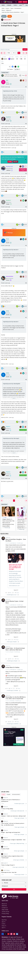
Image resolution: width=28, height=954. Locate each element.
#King (24, 677)
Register (25, 1)
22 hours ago (16, 860)
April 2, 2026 (9, 717)
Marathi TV (5, 863)
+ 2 (25, 117)
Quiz (20, 5)
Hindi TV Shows (6, 870)
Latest (3, 794)
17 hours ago (16, 834)
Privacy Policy (5, 913)
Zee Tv (3, 922)
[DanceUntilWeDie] (9, 59)
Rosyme (15, 641)
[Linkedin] (17, 934)
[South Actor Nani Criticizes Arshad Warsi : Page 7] (26, 53)
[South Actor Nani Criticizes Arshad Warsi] (2, 53)
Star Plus (4, 920)
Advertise (4, 905)
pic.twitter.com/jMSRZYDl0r (13, 631)
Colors (3, 924)
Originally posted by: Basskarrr (10, 249)
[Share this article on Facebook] (13, 67)
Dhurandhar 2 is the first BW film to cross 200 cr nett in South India (16, 697)
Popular (8, 794)
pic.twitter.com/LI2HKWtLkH (16, 713)
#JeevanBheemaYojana (12, 625)
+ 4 (25, 166)
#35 (26, 245)
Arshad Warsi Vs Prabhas (12, 667)
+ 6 (25, 276)
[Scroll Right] (26, 75)
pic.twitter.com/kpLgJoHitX (13, 679)
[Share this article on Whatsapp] (18, 67)
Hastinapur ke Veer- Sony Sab (8, 872)
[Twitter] (6, 934)
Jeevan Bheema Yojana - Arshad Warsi (14, 602)
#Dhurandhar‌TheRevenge (13, 707)
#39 (26, 433)
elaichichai (16, 723)
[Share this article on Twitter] (15, 67)
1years (12, 59)
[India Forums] (8, 2)
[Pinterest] (14, 934)
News (3, 5)
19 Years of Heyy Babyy (7, 808)
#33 (26, 173)
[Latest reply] (18, 594)
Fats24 (22, 874)
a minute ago (13, 810)
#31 (26, 86)
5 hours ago (16, 818)
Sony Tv (4, 925)
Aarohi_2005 (21, 867)
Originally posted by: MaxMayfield (11, 383)
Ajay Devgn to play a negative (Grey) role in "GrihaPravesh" (12, 856)
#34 (26, 206)
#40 (26, 478)
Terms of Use (5, 911)
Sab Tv (3, 927)
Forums (9, 5)
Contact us (5, 907)
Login (20, 1)
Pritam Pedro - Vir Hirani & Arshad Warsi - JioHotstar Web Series (15, 649)
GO (19, 52)
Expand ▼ (16, 590)
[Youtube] (8, 934)
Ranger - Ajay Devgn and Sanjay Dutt (10, 832)
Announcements (16, 794)
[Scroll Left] (2, 75)
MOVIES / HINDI (20, 517)
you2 (23, 803)
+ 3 (25, 80)
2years (5, 59)
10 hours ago (17, 874)
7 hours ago (16, 827)
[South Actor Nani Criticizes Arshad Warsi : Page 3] (4, 53)
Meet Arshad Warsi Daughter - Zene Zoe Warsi (16, 540)
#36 (26, 283)
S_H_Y (15, 594)
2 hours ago (9, 641)
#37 (26, 317)
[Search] (16, 1)
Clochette (16, 690)
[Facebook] (3, 934)
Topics (15, 5)
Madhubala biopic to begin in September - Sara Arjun (13, 840)
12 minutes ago (17, 803)
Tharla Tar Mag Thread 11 (8, 865)
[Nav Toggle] (1, 1)
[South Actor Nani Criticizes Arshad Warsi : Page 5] (23, 53)
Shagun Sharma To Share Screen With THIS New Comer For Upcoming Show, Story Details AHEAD (8, 522)
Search (25, 49)
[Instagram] (11, 934)
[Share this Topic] (10, 67)
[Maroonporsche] (2, 59)
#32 (26, 123)
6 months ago (10, 690)
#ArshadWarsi (21, 617)
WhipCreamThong (20, 843)
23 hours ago (16, 851)
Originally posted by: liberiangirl (11, 438)
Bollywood (6, 19)
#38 (26, 379)
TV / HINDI (4, 517)
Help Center (5, 909)
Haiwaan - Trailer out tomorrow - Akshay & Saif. (13, 816)
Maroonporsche (21, 810)
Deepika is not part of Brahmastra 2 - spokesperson (11, 800)
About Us (4, 903)
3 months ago (10, 660)
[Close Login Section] (25, 159)
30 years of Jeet (5, 848)
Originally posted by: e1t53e (10, 91)
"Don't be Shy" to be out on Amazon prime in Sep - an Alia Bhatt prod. (12, 824)
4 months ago (10, 594)
